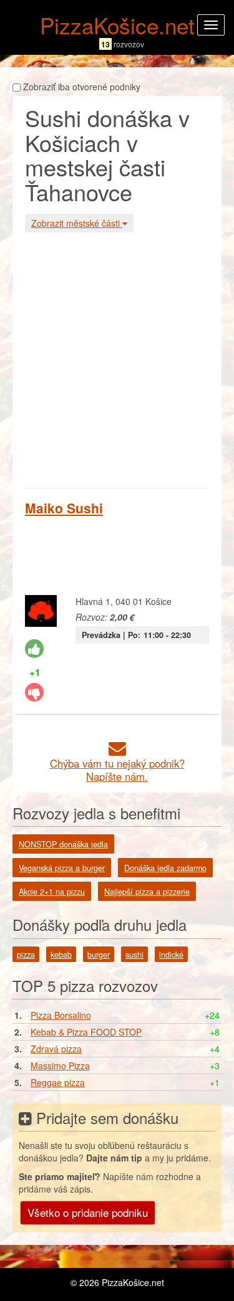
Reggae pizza (58, 1082)
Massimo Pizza (60, 1065)
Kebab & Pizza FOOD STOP (86, 1032)
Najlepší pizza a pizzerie (147, 891)
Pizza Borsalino (61, 1015)
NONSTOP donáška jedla (63, 844)
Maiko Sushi (64, 507)
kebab (61, 954)
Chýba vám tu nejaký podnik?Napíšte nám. (117, 770)
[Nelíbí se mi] (34, 692)
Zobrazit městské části (76, 223)
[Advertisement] (117, 358)
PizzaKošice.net (117, 25)
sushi (134, 954)
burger (98, 954)
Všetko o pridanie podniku (87, 1212)
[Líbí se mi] (34, 648)
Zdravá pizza (56, 1048)
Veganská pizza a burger (62, 868)
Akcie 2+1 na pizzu (52, 891)
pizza (26, 954)
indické (171, 954)
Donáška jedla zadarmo (165, 868)
